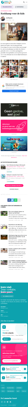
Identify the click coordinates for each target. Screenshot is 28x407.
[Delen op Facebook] (9, 200)
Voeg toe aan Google (14, 91)
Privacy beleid (4, 405)
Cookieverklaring (11, 405)
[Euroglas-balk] (14, 110)
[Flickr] (10, 402)
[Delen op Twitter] (12, 200)
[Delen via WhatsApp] (15, 200)
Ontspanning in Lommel (6, 10)
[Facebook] (2, 402)
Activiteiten (19, 387)
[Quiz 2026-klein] (14, 143)
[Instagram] (5, 402)
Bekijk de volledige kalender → (14, 185)
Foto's (3, 391)
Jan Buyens (9, 18)
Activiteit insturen (14, 189)
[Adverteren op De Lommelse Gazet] (14, 126)
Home (3, 387)
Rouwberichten (10, 387)
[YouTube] (7, 402)
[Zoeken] (24, 2)
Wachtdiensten (10, 391)
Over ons (24, 391)
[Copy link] (19, 200)
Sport (18, 391)
